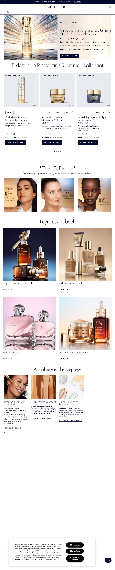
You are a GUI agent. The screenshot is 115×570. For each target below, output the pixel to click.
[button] (108, 560)
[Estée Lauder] (55, 6)
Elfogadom (75, 545)
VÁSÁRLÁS (7, 289)
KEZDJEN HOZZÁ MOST (42, 418)
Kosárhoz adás (15, 143)
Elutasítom (75, 551)
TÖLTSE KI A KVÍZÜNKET (70, 421)
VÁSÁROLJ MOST (69, 56)
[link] (20, 195)
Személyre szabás (74, 558)
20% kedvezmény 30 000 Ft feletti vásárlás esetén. (57, 2)
